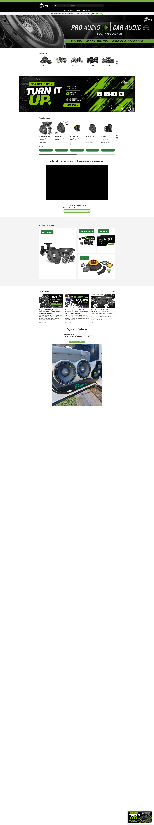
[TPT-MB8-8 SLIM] (92, 128)
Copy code (99, 13)
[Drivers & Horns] (77, 60)
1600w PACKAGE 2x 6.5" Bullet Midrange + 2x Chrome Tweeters (46, 138)
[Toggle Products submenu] (68, 10)
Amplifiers (93, 66)
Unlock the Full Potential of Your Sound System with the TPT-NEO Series (102, 310)
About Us (78, 10)
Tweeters (61, 66)
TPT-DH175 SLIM (74, 136)
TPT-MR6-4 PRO (58, 136)
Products (65, 10)
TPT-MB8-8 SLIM (90, 136)
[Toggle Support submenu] (86, 10)
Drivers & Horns (77, 66)
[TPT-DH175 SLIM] (77, 128)
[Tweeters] (61, 60)
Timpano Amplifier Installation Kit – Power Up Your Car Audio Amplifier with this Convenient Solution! (76, 311)
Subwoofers (108, 66)
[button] (114, 5)
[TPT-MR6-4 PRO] (61, 128)
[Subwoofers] (108, 60)
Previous (73, 341)
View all (113, 291)
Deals (71, 10)
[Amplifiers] (92, 60)
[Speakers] (46, 60)
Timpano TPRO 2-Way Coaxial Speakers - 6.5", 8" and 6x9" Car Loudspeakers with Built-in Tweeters (50, 311)
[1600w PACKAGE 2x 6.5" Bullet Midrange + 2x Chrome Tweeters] (46, 128)
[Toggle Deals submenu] (74, 10)
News (89, 10)
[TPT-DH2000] (108, 128)
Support (83, 10)
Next (81, 341)
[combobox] (79, 5)
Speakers (46, 66)
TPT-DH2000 (104, 136)
